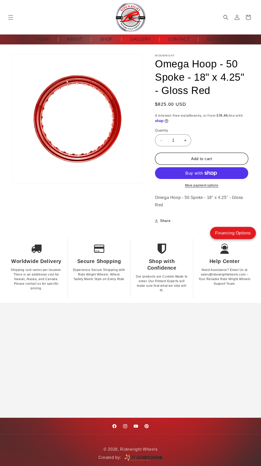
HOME (42, 39)
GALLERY (140, 39)
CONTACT (178, 39)
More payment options (201, 185)
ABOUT (74, 39)
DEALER (216, 39)
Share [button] (165, 221)
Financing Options (233, 233)
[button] (10, 17)
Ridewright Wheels (139, 449)
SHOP (106, 39)
